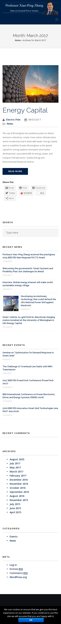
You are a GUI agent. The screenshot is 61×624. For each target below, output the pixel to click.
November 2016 (19, 483)
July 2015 (15, 504)
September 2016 (19, 491)
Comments (19, 573)
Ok (31, 620)
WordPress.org (18, 577)
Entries (16, 569)
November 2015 (19, 500)
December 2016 (19, 479)
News (10, 123)
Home (18, 40)
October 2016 (17, 487)
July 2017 (15, 463)
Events (13, 536)
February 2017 (18, 475)
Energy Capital (25, 110)
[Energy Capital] (30, 85)
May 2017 (15, 467)
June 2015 (15, 508)
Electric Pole (13, 119)
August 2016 (17, 496)
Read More (15, 171)
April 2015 (15, 512)
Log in (13, 564)
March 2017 (16, 471)
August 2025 (17, 459)
